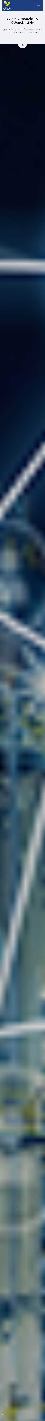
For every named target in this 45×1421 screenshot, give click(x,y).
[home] (7, 5)
